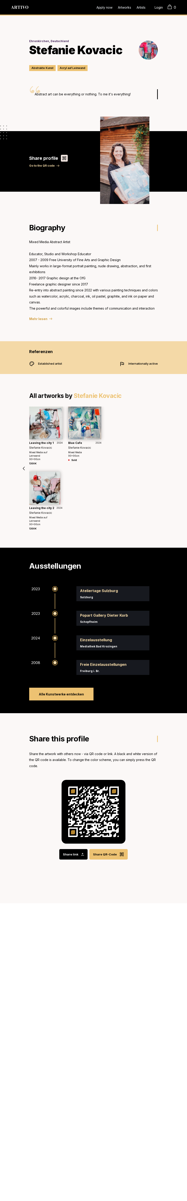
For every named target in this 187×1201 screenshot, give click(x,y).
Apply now (104, 7)
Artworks (124, 7)
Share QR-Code (105, 854)
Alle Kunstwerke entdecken (61, 694)
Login (159, 7)
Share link (70, 854)
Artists (141, 7)
